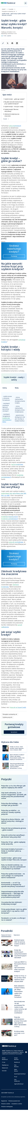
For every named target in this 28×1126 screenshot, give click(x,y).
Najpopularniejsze (6, 935)
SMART (4, 9)
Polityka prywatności (14, 1101)
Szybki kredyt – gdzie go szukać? (15, 99)
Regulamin (4, 1101)
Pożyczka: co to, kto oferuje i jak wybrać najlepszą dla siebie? (13, 787)
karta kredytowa (17, 464)
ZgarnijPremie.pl (18, 1084)
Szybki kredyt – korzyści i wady (14, 106)
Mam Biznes (16, 1070)
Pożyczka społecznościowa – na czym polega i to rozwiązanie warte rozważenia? (13, 876)
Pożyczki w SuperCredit (18, 707)
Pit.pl (15, 1076)
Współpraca (5, 1065)
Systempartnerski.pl (19, 1074)
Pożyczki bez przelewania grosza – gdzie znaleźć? (13, 829)
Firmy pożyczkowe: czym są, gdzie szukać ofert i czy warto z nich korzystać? (14, 911)
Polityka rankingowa (7, 1106)
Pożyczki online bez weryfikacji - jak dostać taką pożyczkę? (13, 836)
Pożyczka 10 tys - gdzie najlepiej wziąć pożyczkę (13, 843)
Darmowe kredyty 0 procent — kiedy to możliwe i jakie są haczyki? (12, 851)
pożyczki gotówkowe (16, 542)
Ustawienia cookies (16, 1103)
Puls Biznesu (16, 1065)
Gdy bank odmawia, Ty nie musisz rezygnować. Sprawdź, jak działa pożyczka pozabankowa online (13, 795)
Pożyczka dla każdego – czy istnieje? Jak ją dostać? (11, 804)
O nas (3, 1062)
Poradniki (10, 9)
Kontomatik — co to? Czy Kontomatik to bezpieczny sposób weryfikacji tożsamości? (13, 884)
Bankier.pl (17, 1062)
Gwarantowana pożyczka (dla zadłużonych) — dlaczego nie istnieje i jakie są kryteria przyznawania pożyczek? (12, 894)
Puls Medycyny (17, 1080)
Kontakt (4, 1070)
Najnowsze (17, 935)
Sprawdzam (14, 732)
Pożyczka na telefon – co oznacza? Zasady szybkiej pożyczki (10, 812)
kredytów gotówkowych (9, 519)
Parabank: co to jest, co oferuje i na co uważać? (13, 919)
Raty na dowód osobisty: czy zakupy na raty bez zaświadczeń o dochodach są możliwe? (13, 867)
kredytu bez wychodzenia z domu (6, 420)
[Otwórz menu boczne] (25, 3)
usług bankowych (15, 126)
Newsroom (5, 1068)
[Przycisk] (3, 43)
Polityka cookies (5, 1103)
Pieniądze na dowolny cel (8, 11)
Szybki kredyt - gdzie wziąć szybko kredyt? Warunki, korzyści (14, 859)
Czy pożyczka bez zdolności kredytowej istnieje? (11, 903)
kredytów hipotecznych (9, 517)
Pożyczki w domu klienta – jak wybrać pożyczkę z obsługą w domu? (12, 821)
